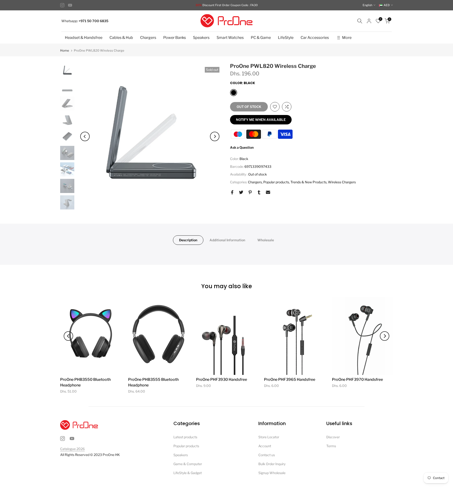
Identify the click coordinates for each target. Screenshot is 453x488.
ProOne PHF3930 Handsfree (221, 379)
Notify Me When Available (261, 120)
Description (188, 240)
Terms (331, 446)
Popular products (276, 182)
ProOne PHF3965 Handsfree (289, 379)
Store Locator (268, 437)
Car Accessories (315, 37)
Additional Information (227, 240)
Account (264, 446)
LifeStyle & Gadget (187, 473)
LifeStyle (286, 37)
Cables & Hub (121, 37)
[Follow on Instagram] (62, 5)
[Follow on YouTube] (70, 5)
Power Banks (174, 37)
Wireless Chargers (342, 182)
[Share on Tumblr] (259, 192)
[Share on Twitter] (241, 192)
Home (64, 50)
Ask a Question (242, 147)
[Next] (214, 136)
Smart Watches (230, 37)
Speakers (201, 37)
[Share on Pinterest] (250, 192)
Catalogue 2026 (72, 449)
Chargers (148, 37)
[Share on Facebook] (232, 192)
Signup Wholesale (271, 473)
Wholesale (265, 240)
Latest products (185, 437)
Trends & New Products (308, 182)
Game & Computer (187, 464)
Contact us (266, 455)
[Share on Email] (268, 192)
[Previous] (85, 136)
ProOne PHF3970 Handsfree (357, 379)
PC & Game (261, 37)
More (347, 37)
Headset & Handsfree (83, 37)
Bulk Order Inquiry (271, 464)
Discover (333, 437)
